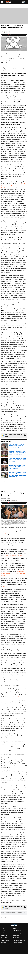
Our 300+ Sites (17, 930)
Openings (15, 928)
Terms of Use (4, 938)
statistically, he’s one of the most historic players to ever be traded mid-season (13, 185)
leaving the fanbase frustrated (14, 555)
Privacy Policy (16, 935)
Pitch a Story (4, 935)
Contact (3, 930)
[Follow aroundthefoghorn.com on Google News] (25, 435)
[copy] (9, 32)
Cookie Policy (16, 938)
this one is (4, 586)
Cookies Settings (17, 942)
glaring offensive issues (11, 533)
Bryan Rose (5, 30)
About (2, 928)
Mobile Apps (4, 933)
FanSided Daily (17, 933)
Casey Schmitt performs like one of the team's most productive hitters (13, 573)
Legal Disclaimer (5, 940)
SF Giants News (8, 481)
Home (2, 481)
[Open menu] (2, 2)
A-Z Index (3, 942)
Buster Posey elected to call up (15, 529)
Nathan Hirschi (6, 500)
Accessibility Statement (19, 940)
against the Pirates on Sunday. (14, 696)
